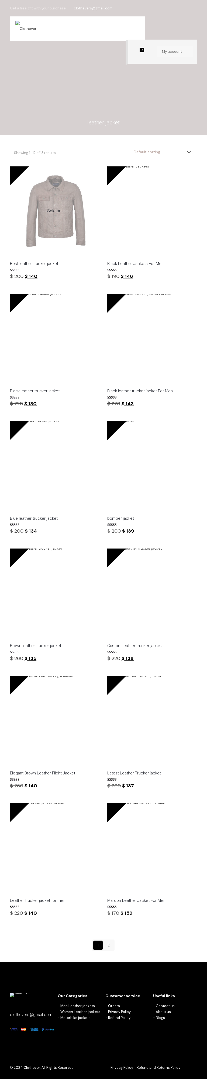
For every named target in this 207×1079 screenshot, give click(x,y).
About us (163, 1012)
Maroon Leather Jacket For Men (136, 900)
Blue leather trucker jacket (34, 518)
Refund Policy (119, 1017)
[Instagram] (194, 8)
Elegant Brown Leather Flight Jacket (42, 773)
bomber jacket (120, 518)
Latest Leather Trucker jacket (134, 773)
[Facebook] (179, 8)
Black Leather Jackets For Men (135, 263)
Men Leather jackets (77, 1006)
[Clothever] (25, 28)
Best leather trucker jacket (34, 263)
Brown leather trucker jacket (35, 645)
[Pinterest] (187, 8)
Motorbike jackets (75, 1017)
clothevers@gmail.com (93, 8)
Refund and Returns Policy (158, 1067)
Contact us (165, 1006)
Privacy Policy (119, 1012)
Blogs (160, 1017)
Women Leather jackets (80, 1012)
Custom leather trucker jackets (135, 645)
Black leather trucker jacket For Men (140, 391)
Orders (114, 1006)
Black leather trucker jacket (35, 391)
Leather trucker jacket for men (37, 900)
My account (172, 51)
